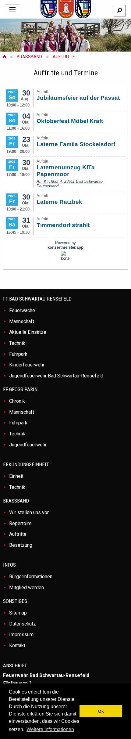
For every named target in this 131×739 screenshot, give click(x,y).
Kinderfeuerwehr (26, 365)
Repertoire (20, 523)
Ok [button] (101, 711)
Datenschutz (22, 624)
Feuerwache (22, 310)
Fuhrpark (18, 354)
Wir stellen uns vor (29, 512)
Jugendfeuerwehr (28, 445)
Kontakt (17, 645)
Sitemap (18, 613)
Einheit (16, 476)
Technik (17, 343)
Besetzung (20, 545)
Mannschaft (21, 321)
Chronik (17, 401)
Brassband (29, 56)
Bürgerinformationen (30, 576)
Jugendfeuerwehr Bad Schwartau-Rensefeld (56, 376)
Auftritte (64, 56)
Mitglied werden (26, 587)
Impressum (21, 634)
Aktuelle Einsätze (27, 332)
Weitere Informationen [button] (50, 729)
